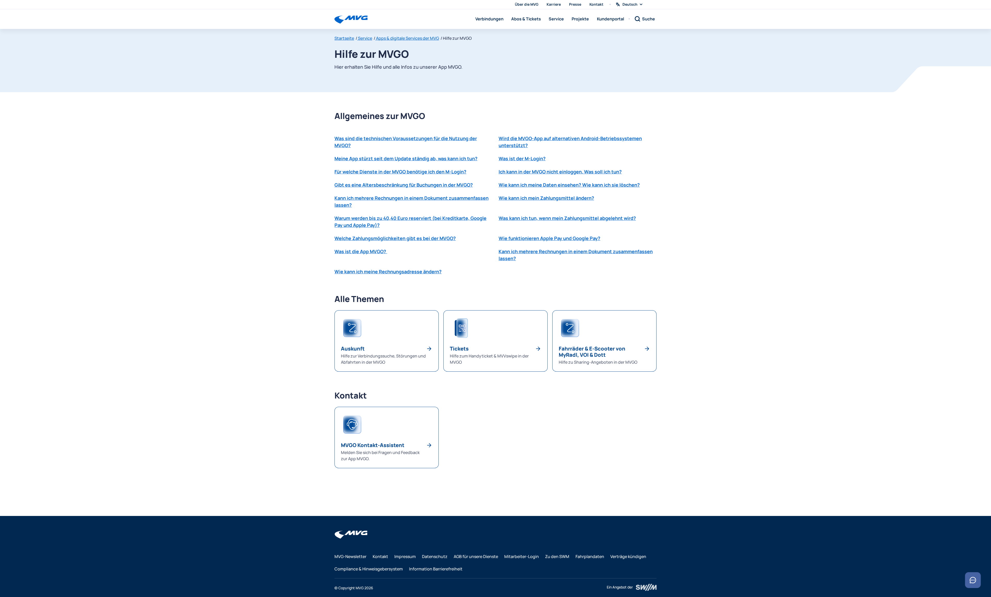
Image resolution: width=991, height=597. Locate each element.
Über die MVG (526, 4)
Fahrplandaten (590, 556)
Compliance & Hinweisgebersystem (368, 569)
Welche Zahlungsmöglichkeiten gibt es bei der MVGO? (395, 238)
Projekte (580, 19)
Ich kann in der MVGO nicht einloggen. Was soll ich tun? (560, 172)
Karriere (554, 4)
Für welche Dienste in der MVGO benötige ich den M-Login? (400, 172)
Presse (575, 4)
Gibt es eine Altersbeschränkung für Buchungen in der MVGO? (403, 185)
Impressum (405, 556)
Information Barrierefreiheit (435, 569)
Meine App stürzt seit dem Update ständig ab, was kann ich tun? (405, 158)
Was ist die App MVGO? (360, 251)
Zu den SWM (557, 556)
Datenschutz (434, 556)
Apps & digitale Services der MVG (407, 38)
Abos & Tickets (526, 19)
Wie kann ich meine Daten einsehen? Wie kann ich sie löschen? (569, 185)
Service (556, 19)
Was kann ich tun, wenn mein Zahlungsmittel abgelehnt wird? (567, 218)
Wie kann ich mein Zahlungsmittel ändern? (546, 198)
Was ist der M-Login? (522, 158)
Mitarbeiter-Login (521, 556)
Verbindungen (489, 19)
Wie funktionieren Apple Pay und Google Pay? (549, 238)
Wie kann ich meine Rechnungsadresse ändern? (388, 271)
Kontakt (596, 4)
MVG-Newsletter (350, 556)
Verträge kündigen (628, 556)
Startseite (344, 38)
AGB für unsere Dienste (476, 556)
